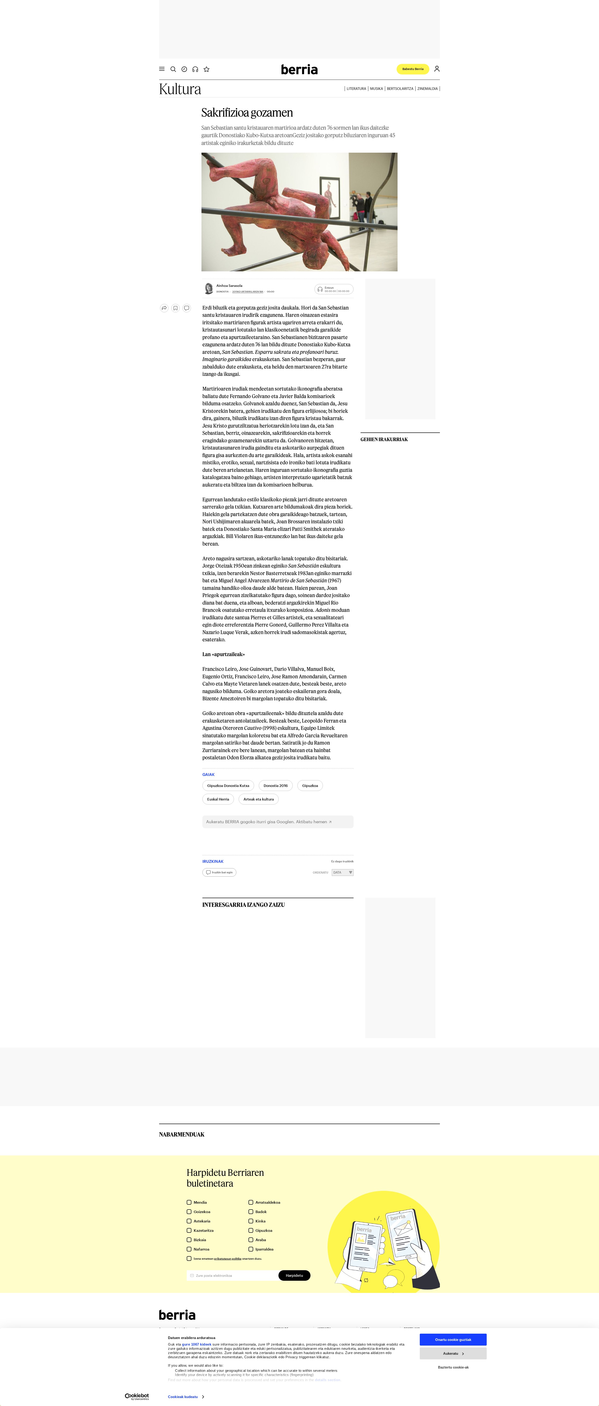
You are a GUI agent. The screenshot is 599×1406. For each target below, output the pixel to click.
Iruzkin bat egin (222, 872)
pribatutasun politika (227, 1258)
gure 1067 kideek (196, 1344)
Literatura (356, 88)
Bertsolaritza (400, 88)
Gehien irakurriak (384, 439)
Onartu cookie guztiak (453, 1340)
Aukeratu (450, 1353)
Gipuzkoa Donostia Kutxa (228, 785)
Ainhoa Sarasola (229, 286)
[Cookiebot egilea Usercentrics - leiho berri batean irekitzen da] (137, 1396)
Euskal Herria (218, 799)
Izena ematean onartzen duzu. (228, 1258)
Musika (376, 88)
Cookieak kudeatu (183, 1397)
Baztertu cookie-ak (453, 1367)
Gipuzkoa (310, 785)
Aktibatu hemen (311, 821)
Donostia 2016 (276, 785)
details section (327, 1380)
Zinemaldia (427, 88)
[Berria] (177, 1318)
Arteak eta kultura (259, 799)
